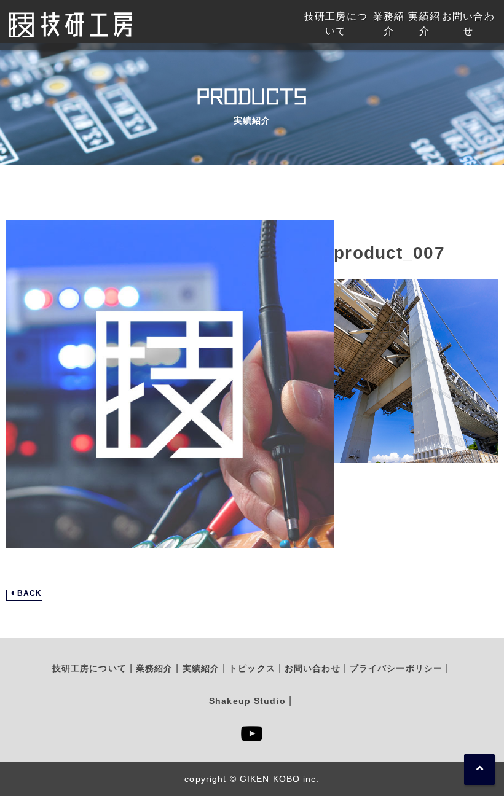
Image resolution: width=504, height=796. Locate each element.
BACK (29, 594)
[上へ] (479, 769)
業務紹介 (154, 668)
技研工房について (89, 668)
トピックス (252, 668)
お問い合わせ (313, 668)
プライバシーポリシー (396, 668)
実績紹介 (201, 668)
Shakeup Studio (247, 701)
